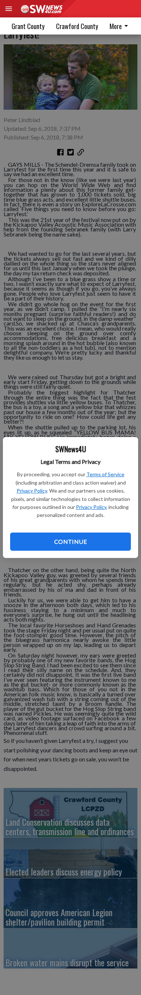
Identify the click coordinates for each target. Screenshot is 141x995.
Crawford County (77, 26)
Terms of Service (105, 474)
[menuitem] (77, 26)
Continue (70, 541)
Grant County (28, 26)
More (116, 26)
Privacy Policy (32, 491)
